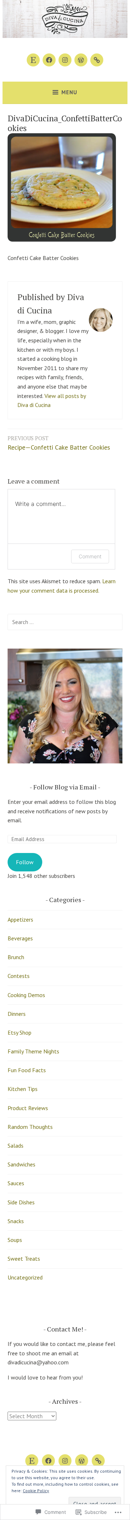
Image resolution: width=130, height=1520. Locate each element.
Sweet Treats (24, 1258)
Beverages (20, 938)
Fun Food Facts (27, 1070)
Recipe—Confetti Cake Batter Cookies (59, 442)
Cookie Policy (36, 1490)
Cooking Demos (26, 995)
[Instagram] (65, 60)
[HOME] (81, 1460)
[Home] (80, 60)
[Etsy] (33, 60)
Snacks (16, 1221)
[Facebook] (49, 60)
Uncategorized (25, 1277)
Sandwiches (21, 1164)
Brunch (16, 957)
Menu (69, 92)
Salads (15, 1145)
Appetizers (20, 919)
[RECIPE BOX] (98, 1460)
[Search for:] (65, 621)
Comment (90, 556)
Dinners (17, 1013)
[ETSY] (31, 1460)
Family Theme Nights (33, 1051)
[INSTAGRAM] (65, 1460)
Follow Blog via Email (65, 787)
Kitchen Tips (23, 1088)
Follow (25, 862)
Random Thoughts (30, 1126)
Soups (15, 1239)
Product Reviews (28, 1108)
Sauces (16, 1183)
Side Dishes (21, 1202)
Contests (19, 975)
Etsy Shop (19, 1032)
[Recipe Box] (96, 60)
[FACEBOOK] (48, 1460)
